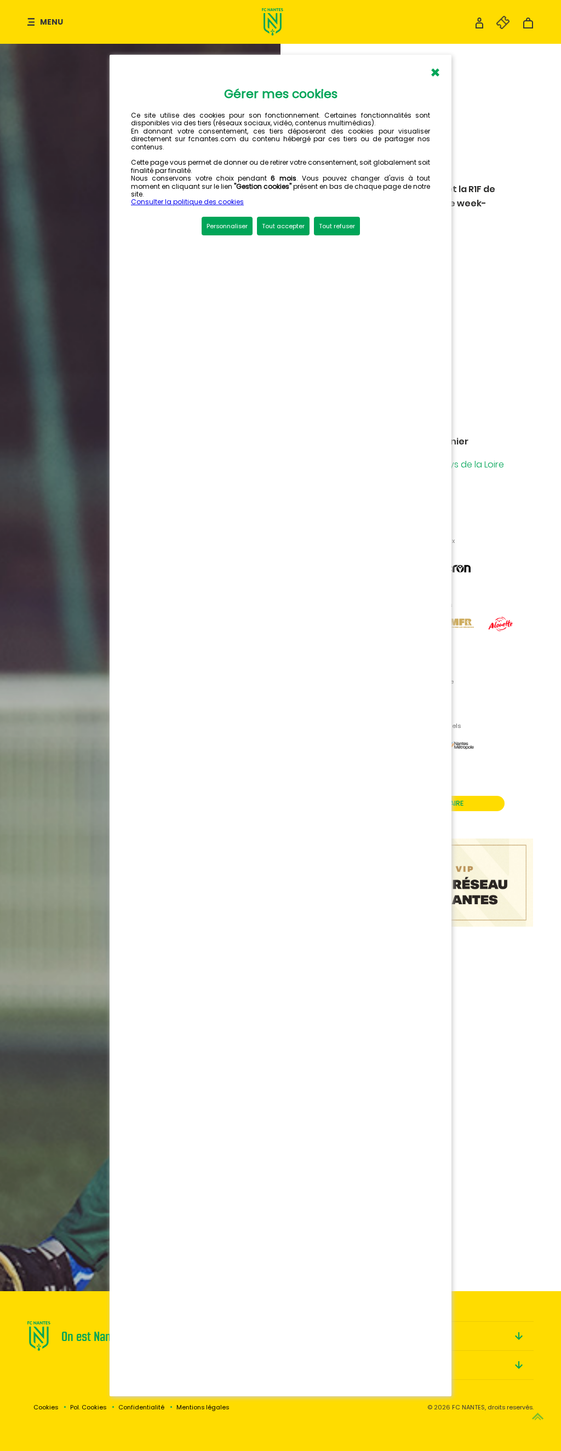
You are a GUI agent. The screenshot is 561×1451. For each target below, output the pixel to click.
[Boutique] (528, 26)
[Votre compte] (479, 26)
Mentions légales (202, 1407)
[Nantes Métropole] (461, 757)
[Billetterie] (497, 26)
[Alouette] (501, 636)
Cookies (45, 1407)
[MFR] (461, 636)
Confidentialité (141, 1407)
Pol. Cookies (88, 1407)
